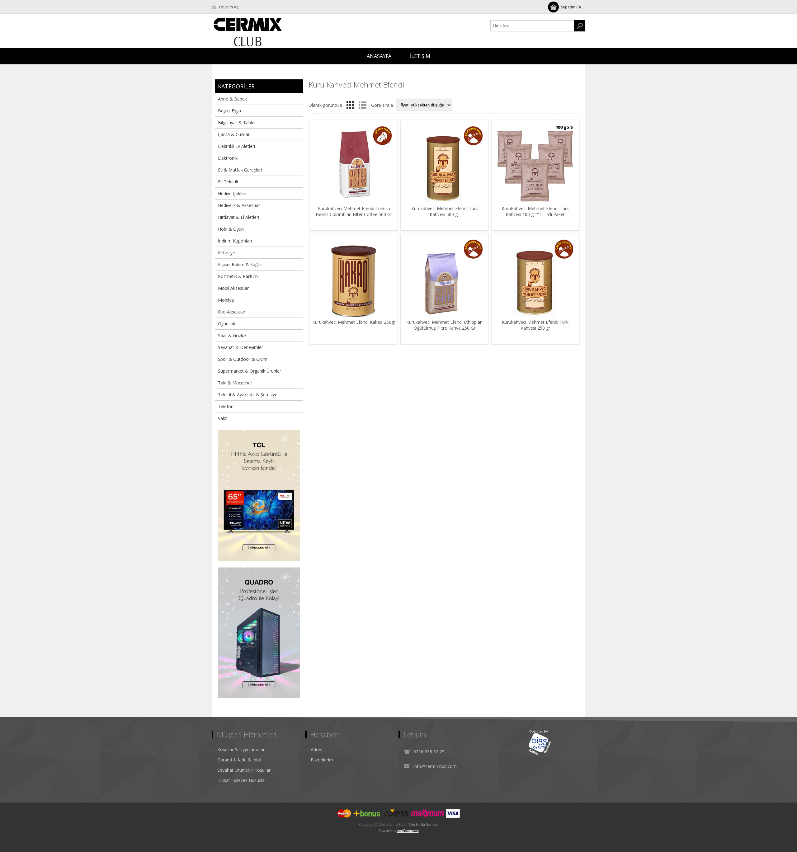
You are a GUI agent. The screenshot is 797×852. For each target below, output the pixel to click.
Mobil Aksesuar (233, 288)
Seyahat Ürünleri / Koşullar (244, 770)
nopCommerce (408, 831)
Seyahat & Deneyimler (240, 347)
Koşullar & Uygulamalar (241, 749)
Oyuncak (226, 324)
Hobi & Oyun (231, 229)
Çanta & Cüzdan (234, 134)
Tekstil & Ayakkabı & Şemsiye (247, 395)
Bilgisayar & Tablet (237, 122)
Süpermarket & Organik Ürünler (249, 371)
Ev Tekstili (228, 182)
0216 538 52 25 (429, 752)
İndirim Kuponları (235, 241)
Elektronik (228, 158)
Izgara (350, 105)
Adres (316, 749)
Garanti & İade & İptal (239, 760)
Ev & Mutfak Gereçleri (240, 170)
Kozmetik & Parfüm (238, 276)
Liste (362, 105)
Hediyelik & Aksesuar (239, 205)
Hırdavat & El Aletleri (238, 217)
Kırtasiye (226, 253)
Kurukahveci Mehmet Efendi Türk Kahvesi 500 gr (444, 211)
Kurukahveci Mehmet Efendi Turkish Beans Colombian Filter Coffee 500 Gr (354, 211)
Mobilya (226, 300)
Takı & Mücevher (235, 383)
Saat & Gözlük (232, 335)
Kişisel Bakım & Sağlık (240, 264)
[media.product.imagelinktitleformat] (353, 163)
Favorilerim (322, 760)
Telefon (225, 406)
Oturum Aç (228, 7)
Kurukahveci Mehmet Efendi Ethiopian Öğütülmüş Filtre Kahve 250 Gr (444, 325)
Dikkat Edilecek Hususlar (241, 780)
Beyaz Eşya (229, 111)
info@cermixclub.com (435, 766)
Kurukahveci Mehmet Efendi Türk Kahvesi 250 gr (535, 325)
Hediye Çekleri (232, 193)
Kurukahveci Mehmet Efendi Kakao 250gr (353, 322)
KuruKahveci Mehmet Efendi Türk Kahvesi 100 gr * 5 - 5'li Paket (535, 211)
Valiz (222, 418)
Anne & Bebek (232, 99)
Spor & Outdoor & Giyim (242, 359)
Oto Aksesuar (231, 312)
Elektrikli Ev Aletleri (236, 146)
